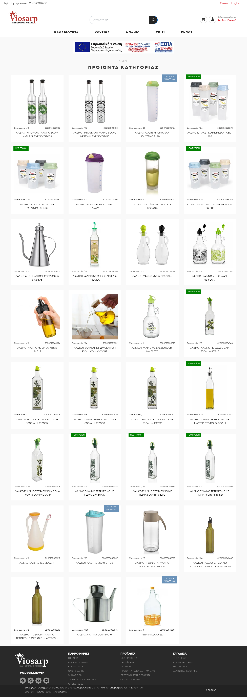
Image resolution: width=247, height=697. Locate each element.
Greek (224, 3)
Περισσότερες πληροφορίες (51, 691)
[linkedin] (46, 681)
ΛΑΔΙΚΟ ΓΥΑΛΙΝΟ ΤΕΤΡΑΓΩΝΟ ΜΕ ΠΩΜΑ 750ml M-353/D (210, 493)
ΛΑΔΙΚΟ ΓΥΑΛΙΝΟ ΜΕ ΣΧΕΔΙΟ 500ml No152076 (152, 350)
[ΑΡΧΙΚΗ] (23, 17)
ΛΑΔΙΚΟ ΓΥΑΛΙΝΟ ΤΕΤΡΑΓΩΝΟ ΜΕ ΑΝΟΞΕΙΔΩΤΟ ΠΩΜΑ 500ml (210, 421)
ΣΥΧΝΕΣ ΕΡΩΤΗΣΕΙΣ (183, 662)
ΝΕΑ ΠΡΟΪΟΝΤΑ (128, 658)
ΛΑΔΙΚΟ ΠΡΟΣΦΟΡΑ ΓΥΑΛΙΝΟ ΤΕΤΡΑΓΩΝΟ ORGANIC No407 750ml (37, 636)
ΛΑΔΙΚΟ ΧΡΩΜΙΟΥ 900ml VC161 (95, 634)
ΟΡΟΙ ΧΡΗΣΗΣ (75, 684)
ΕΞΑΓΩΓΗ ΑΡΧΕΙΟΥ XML (185, 671)
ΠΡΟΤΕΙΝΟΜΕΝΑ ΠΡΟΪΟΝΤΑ (135, 675)
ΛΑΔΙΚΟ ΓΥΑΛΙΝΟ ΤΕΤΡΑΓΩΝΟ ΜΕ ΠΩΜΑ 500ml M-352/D (152, 493)
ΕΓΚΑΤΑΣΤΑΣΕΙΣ (76, 666)
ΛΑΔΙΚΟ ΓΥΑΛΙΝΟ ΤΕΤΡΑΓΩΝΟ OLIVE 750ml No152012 (152, 421)
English (235, 3)
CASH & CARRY (76, 671)
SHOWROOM (75, 675)
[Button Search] (153, 20)
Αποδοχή (211, 690)
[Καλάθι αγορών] (203, 19)
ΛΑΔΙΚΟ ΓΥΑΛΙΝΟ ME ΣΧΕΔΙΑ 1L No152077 (210, 278)
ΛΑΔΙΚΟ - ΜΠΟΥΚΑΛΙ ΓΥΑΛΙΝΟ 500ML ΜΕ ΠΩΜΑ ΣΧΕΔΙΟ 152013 (94, 134)
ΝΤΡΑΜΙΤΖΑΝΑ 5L (152, 634)
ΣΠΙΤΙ (160, 32)
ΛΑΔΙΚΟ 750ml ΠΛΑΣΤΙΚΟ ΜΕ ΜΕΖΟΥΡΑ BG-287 (210, 206)
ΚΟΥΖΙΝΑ (102, 32)
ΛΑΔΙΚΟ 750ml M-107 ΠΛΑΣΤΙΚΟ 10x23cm (152, 206)
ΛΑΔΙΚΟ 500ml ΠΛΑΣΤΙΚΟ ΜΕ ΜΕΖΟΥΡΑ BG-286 (37, 206)
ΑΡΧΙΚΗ (123, 61)
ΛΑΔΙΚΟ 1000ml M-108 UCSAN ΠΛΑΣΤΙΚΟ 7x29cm (152, 134)
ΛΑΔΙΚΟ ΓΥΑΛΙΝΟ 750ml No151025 (152, 276)
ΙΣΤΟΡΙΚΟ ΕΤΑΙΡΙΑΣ (78, 662)
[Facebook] (23, 681)
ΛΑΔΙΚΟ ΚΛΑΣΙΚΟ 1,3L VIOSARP (37, 563)
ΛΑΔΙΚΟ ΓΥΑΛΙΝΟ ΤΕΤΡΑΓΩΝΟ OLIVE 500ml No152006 (94, 421)
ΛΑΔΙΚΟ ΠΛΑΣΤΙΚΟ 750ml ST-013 (95, 563)
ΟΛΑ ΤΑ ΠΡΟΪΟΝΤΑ (130, 679)
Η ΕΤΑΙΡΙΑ (73, 658)
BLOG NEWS (179, 658)
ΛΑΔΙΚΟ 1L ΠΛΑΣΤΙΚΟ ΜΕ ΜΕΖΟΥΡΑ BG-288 (209, 134)
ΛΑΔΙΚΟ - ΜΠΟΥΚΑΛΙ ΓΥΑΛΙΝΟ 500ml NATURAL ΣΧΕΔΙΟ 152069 (37, 134)
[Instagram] (31, 681)
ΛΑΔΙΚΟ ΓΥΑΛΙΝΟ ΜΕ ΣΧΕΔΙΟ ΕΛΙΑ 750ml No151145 (209, 350)
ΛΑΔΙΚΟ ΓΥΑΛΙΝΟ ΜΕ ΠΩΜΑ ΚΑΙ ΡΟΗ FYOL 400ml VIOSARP (95, 350)
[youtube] (38, 681)
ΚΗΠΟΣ (187, 32)
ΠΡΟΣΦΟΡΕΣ (127, 662)
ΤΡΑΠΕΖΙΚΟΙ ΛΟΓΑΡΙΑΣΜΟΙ (82, 679)
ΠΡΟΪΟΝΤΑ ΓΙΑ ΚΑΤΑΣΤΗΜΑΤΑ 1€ (137, 671)
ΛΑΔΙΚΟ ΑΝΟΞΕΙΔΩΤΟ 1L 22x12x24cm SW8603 (37, 278)
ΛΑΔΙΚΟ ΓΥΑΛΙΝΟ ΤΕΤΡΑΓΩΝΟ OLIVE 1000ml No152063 (37, 421)
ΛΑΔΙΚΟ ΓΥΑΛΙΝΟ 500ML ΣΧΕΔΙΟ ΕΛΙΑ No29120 (95, 278)
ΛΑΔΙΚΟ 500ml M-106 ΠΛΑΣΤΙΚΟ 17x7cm (94, 206)
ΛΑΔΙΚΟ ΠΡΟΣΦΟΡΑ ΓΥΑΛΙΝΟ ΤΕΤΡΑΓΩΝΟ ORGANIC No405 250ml (209, 565)
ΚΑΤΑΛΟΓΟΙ (126, 666)
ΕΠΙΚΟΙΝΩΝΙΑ (180, 666)
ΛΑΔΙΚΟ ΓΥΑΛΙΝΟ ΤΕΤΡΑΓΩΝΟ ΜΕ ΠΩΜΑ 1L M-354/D (94, 493)
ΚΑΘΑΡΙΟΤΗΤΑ (66, 32)
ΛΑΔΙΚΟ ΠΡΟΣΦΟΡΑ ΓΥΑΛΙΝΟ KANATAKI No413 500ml (152, 565)
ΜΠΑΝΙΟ (133, 32)
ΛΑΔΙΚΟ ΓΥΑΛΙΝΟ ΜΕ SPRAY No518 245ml (37, 350)
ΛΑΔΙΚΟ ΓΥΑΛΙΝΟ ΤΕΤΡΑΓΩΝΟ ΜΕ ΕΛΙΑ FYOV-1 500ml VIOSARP (37, 493)
